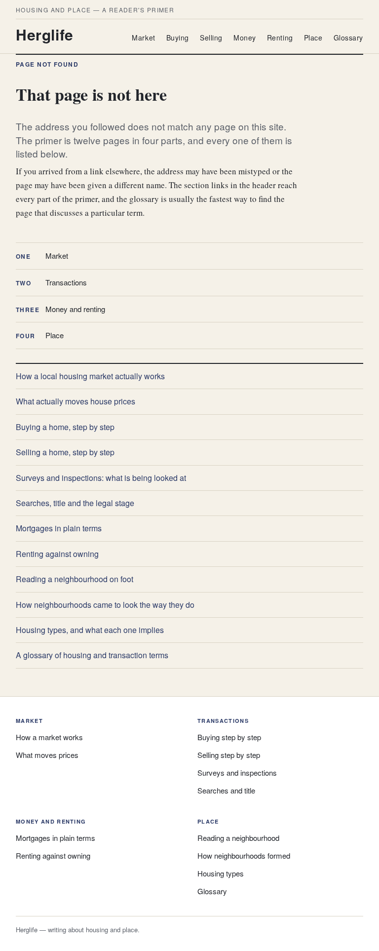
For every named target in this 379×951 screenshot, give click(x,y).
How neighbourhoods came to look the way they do (105, 604)
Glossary (348, 37)
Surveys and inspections (237, 772)
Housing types (220, 873)
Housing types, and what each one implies (90, 629)
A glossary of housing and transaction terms (92, 655)
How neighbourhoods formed (243, 855)
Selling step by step (228, 755)
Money (244, 37)
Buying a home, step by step (65, 427)
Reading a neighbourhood (238, 837)
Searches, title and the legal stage (75, 503)
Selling (211, 37)
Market (143, 37)
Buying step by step (229, 737)
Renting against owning (57, 553)
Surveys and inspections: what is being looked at (101, 477)
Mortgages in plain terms (59, 528)
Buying (177, 37)
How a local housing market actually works (90, 376)
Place (313, 37)
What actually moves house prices (75, 401)
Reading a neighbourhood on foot (74, 579)
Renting (280, 37)
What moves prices (47, 755)
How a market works (49, 737)
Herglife (45, 34)
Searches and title (226, 790)
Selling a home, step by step (65, 452)
